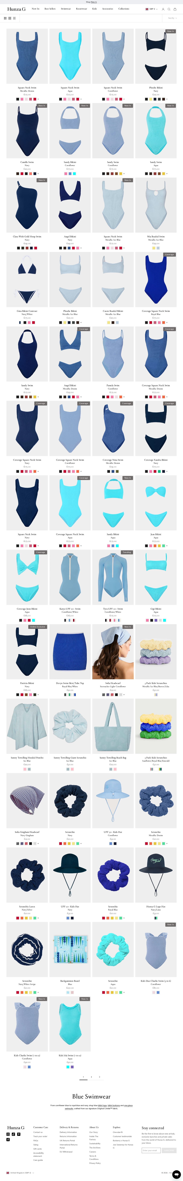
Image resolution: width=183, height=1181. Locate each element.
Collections (123, 9)
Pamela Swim (113, 387)
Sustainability (94, 1143)
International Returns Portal (68, 1146)
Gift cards (37, 1149)
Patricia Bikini (27, 685)
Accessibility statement (38, 1154)
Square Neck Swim (27, 89)
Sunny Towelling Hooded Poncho (27, 759)
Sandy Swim (113, 164)
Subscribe (169, 1150)
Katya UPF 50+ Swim (70, 610)
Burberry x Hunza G (121, 1140)
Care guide (38, 1160)
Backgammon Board (70, 982)
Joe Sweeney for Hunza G (123, 1146)
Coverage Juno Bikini (27, 610)
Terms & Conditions (93, 1157)
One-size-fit (118, 1132)
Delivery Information (68, 1132)
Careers (92, 1152)
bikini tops (102, 1105)
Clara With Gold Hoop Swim (27, 238)
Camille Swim (27, 164)
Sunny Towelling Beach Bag (113, 759)
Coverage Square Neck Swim (156, 312)
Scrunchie (70, 833)
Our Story (93, 1132)
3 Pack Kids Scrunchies (155, 685)
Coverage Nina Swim (113, 461)
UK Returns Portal (67, 1140)
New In (35, 9)
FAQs (35, 1140)
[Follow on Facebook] (8, 1139)
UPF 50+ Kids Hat (113, 833)
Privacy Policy (95, 1163)
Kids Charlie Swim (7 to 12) (27, 1057)
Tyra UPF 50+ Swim (113, 610)
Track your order (40, 1136)
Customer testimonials (122, 1136)
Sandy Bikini (70, 164)
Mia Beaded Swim (156, 238)
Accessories (107, 9)
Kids (94, 9)
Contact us (37, 1132)
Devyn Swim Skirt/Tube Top (70, 685)
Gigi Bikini (156, 610)
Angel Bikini (70, 238)
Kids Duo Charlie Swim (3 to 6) (156, 982)
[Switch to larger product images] (5, 18)
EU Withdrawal (66, 1152)
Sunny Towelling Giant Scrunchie (70, 759)
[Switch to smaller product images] (10, 18)
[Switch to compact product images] (14, 18)
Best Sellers (50, 9)
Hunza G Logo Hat (155, 908)
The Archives (94, 1147)
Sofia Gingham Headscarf (27, 833)
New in (94, 2)
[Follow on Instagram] (8, 1134)
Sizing (35, 1144)
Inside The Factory (93, 1138)
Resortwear (81, 9)
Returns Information (68, 1136)
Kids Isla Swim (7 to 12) (70, 1057)
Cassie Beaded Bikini (113, 312)
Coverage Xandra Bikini (155, 461)
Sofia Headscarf (113, 685)
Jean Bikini (156, 536)
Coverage (169, 254)
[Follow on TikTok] (13, 1134)
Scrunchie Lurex (27, 908)
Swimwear (66, 9)
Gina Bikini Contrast (27, 312)
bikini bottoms (114, 1105)
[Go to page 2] (100, 1077)
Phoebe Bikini (156, 89)
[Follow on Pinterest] (18, 1134)
